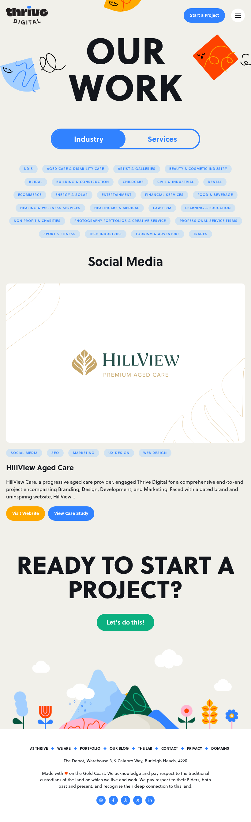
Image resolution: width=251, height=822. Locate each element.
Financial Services (164, 194)
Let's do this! (125, 621)
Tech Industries (105, 233)
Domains (220, 748)
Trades (200, 233)
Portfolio (90, 748)
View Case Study (71, 513)
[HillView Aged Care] (125, 363)
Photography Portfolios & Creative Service (120, 220)
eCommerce (30, 194)
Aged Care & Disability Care (75, 168)
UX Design (118, 452)
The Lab (145, 748)
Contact (169, 748)
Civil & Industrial (175, 181)
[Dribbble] (125, 801)
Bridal (36, 181)
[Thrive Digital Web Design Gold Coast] (27, 15)
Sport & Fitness (59, 233)
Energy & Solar (71, 194)
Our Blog (119, 748)
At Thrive (39, 748)
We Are (64, 748)
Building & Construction (82, 181)
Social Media (24, 452)
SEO (55, 452)
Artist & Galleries (136, 168)
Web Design (155, 452)
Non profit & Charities (37, 220)
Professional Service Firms (209, 220)
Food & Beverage (215, 194)
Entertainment (116, 194)
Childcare (133, 181)
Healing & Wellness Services (50, 207)
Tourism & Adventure (158, 233)
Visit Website (25, 513)
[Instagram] (101, 801)
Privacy (194, 748)
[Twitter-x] (137, 801)
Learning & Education (208, 207)
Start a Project (204, 15)
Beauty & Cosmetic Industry (198, 168)
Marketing (84, 452)
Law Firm (162, 207)
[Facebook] (113, 801)
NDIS (28, 168)
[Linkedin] (150, 801)
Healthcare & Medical (116, 207)
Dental (215, 181)
